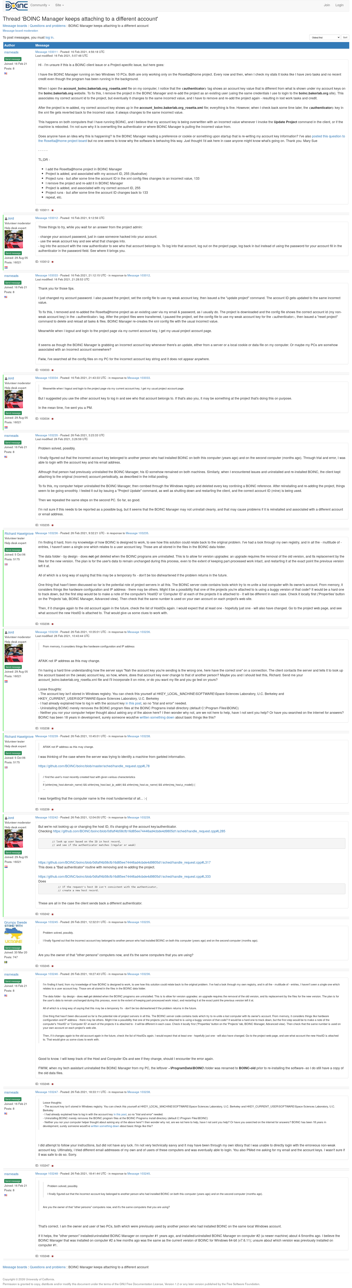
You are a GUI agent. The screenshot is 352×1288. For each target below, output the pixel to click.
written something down (157, 717)
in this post (133, 703)
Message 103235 (46, 435)
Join (327, 4)
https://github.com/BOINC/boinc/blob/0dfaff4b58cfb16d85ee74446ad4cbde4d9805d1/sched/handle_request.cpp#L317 (124, 862)
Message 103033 (46, 275)
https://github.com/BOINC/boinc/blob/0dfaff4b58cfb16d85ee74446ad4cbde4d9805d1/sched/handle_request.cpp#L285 (139, 830)
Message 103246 (46, 974)
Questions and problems (48, 25)
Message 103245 (46, 922)
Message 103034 (46, 378)
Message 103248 (46, 1173)
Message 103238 (46, 632)
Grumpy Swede (15, 922)
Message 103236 (46, 533)
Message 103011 (46, 52)
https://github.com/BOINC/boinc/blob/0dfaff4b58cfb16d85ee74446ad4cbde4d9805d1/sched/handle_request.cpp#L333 (124, 876)
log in (49, 37)
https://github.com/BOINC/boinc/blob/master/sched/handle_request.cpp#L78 (94, 765)
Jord (11, 218)
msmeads (11, 52)
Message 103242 (46, 817)
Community (39, 4)
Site (58, 4)
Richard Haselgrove (19, 533)
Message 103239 (46, 736)
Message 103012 (46, 218)
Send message (12, 59)
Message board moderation (20, 30)
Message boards (15, 25)
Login (340, 4)
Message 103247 (46, 1092)
